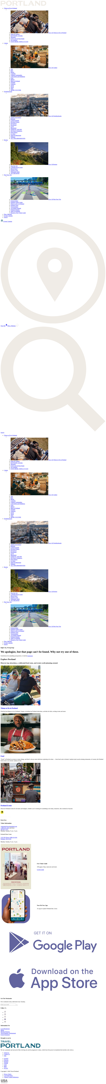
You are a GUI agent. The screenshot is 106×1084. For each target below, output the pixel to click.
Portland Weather (15, 210)
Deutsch (6, 1061)
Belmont (13, 119)
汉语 (5, 1065)
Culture (6, 43)
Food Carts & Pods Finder (17, 38)
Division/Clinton (15, 122)
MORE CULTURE (16, 90)
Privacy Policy (8, 1074)
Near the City (14, 166)
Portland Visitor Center (17, 202)
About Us (6, 1052)
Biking (12, 72)
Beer (12, 70)
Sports (12, 85)
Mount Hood (14, 169)
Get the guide (40, 869)
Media (2, 1030)
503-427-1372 (4, 829)
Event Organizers (5, 1034)
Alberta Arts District (16, 117)
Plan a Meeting (8, 214)
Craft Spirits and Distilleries (18, 76)
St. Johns (13, 134)
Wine (12, 88)
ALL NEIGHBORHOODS (18, 138)
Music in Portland (15, 81)
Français (6, 1060)
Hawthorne (13, 125)
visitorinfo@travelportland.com (9, 826)
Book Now (4, 820)
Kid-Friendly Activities (17, 35)
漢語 (5, 1066)
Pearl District (14, 132)
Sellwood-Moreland (16, 135)
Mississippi (13, 128)
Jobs (5, 1055)
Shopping (13, 37)
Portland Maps (14, 201)
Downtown (14, 123)
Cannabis (13, 73)
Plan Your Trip (8, 175)
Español (6, 1058)
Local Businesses (5, 1028)
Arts (12, 69)
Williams (13, 137)
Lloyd (12, 126)
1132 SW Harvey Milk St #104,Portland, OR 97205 (9, 838)
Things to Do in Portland (10, 8)
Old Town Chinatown (16, 131)
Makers (12, 79)
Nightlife (13, 82)
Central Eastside (15, 120)
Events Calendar (8, 216)
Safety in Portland (15, 211)
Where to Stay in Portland (17, 204)
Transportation (14, 207)
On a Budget (14, 40)
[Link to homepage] (23, 5)
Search (6, 217)
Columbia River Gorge (17, 167)
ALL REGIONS (15, 173)
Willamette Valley (15, 172)
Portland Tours (14, 205)
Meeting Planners (5, 1031)
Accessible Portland (16, 208)
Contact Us (7, 1054)
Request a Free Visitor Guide (18, 213)
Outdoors (13, 84)
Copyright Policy (8, 1075)
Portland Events (6, 805)
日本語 (6, 1063)
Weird (12, 87)
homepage (30, 656)
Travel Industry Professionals (8, 1033)
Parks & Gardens (15, 34)
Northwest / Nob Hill (16, 129)
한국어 (6, 1068)
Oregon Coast (14, 170)
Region (6, 140)
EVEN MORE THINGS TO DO (19, 41)
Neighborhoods (8, 91)
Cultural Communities (16, 75)
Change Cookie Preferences (11, 1077)
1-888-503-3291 (5, 828)
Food (12, 78)
